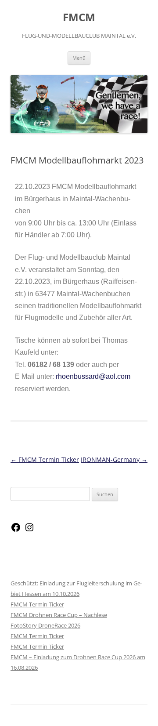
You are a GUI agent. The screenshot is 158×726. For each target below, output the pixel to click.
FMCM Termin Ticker (45, 459)
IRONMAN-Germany (114, 459)
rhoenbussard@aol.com (93, 376)
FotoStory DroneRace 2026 (45, 625)
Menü (79, 57)
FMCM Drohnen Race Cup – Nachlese (59, 615)
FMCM (79, 17)
